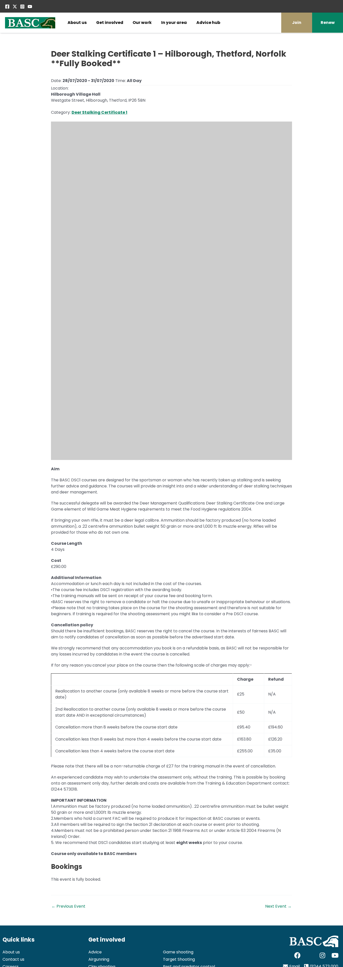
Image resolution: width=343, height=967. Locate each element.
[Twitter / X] (15, 6)
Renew (328, 22)
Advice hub (208, 22)
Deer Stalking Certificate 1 (99, 112)
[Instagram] (22, 6)
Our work (142, 22)
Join (296, 22)
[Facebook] (7, 6)
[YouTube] (30, 6)
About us (77, 22)
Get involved (109, 22)
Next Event (278, 906)
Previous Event (68, 906)
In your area (174, 22)
